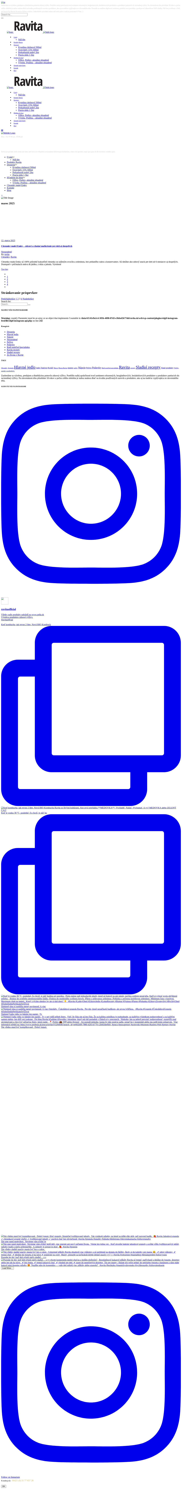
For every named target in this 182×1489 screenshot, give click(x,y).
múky (76, 368)
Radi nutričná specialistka (110, 368)
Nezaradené (6, 252)
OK (3, 1486)
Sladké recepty (13, 352)
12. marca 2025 (8, 240)
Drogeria (11, 332)
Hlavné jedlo (12, 334)
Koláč (50, 368)
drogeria (11, 368)
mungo (70, 368)
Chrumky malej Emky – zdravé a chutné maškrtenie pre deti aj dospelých (36, 246)
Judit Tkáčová (41, 368)
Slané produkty (167, 368)
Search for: (6, 301)
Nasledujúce (28, 299)
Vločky (176, 368)
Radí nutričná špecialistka (18, 347)
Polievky (11, 344)
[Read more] (4, 269)
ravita (6, 254)
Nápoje (10, 337)
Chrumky (5, 257)
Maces (56, 368)
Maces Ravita (62, 368)
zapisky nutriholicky (8, 371)
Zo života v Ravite (15, 355)
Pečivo (10, 342)
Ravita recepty (13, 350)
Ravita (13, 257)
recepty (132, 368)
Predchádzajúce (8, 299)
